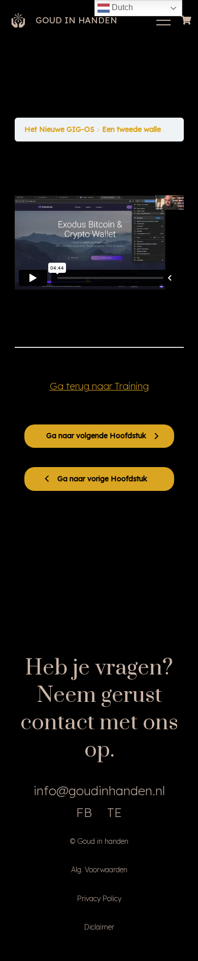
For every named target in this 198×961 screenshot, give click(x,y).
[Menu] (163, 20)
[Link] (18, 20)
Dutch (121, 7)
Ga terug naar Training (99, 386)
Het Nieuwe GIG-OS (60, 129)
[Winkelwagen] (186, 20)
